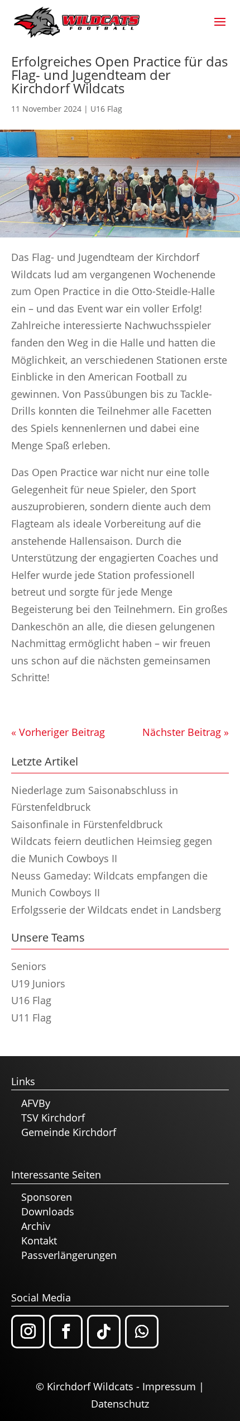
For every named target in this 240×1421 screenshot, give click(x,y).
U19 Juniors (38, 983)
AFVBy (35, 1103)
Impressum (169, 1386)
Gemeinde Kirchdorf (68, 1132)
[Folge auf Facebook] (66, 1331)
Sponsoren (46, 1197)
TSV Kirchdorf (53, 1117)
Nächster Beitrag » (185, 732)
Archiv (35, 1226)
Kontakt (39, 1240)
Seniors (28, 966)
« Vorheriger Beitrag (58, 732)
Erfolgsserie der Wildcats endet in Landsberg (116, 909)
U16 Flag (106, 108)
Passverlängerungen (69, 1255)
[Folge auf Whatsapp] (142, 1331)
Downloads (47, 1211)
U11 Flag (31, 1017)
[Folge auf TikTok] (104, 1331)
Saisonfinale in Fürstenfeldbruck (86, 824)
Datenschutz (120, 1403)
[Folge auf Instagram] (28, 1331)
